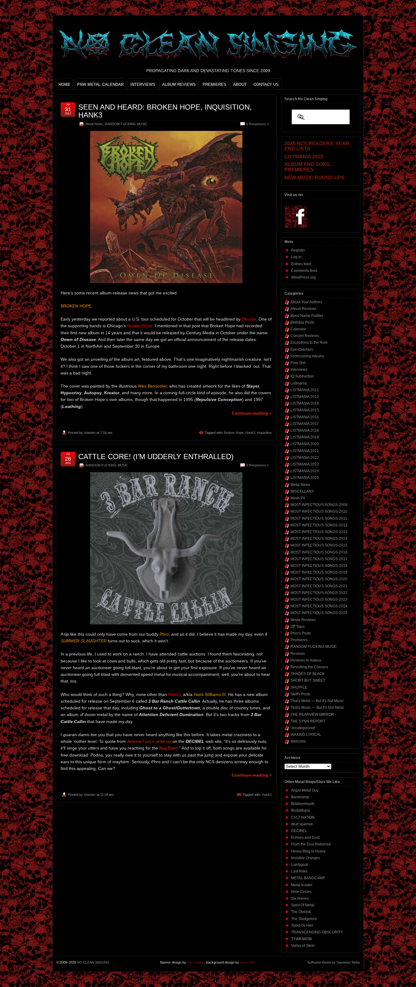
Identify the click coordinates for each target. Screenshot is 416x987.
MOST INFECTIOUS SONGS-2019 (319, 572)
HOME (64, 84)
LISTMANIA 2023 (305, 464)
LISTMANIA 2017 (305, 424)
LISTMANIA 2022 (305, 457)
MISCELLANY (302, 491)
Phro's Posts (301, 633)
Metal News (94, 124)
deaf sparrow (302, 824)
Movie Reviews (303, 620)
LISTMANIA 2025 (305, 478)
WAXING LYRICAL (306, 734)
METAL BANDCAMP (308, 878)
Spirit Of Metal (302, 905)
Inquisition (264, 432)
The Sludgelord (304, 919)
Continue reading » (252, 413)
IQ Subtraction (302, 376)
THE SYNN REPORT (308, 721)
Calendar (298, 329)
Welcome (298, 741)
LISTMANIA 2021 (305, 451)
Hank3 (250, 432)
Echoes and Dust (305, 837)
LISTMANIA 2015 (305, 410)
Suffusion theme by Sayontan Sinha (333, 962)
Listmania (299, 383)
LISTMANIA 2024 (305, 471)
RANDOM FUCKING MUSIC (126, 124)
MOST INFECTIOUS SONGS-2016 (319, 552)
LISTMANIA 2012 (305, 390)
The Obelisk (301, 912)
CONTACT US (266, 84)
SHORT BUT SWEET (308, 680)
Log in (296, 257)
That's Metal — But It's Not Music (317, 701)
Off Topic (298, 626)
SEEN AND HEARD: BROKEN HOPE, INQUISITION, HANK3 (165, 111)
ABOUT (240, 84)
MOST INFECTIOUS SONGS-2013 (319, 532)
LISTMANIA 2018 (305, 430)
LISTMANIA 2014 (305, 403)
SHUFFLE (299, 687)
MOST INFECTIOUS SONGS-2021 (319, 586)
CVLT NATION (303, 817)
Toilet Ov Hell (302, 925)
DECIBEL (299, 831)
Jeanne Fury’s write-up (148, 741)
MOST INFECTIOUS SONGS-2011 (319, 518)
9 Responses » (257, 465)
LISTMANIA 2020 (305, 444)
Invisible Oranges (305, 858)
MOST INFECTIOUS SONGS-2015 (319, 545)
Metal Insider (301, 885)
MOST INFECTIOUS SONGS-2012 (319, 525)
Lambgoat (299, 864)
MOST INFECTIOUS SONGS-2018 (319, 566)
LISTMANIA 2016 (305, 417)
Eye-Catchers (302, 349)
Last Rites (299, 871)
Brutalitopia (300, 810)
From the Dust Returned (311, 844)
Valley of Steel (303, 945)
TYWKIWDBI (301, 939)
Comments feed (304, 271)
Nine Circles (301, 892)
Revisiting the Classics (309, 667)
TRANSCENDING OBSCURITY (317, 932)
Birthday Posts (302, 322)
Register (298, 250)
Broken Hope (234, 432)
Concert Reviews (305, 336)
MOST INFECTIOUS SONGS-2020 (319, 579)
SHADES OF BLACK (308, 674)
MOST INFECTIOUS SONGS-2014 (319, 538)
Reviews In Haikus (306, 660)
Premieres (299, 640)
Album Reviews (303, 309)
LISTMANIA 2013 (305, 397)
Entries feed (301, 264)
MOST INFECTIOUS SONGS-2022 (319, 593)
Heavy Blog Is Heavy (308, 851)
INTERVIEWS (142, 84)
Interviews (299, 369)
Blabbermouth (303, 804)
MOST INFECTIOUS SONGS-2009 (319, 505)
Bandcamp (300, 797)
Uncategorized (303, 728)
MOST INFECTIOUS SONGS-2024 (319, 606)
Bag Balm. (169, 748)
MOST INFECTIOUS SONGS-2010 (319, 511)
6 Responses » (257, 124)
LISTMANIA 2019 (305, 437)
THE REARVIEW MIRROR (312, 714)
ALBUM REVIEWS (179, 84)
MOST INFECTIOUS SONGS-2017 (319, 559)
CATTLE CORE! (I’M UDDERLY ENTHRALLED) (156, 456)
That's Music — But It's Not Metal (317, 707)
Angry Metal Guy (305, 790)
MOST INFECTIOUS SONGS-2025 (319, 613)
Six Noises (300, 898)
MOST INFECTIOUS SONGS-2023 (319, 599)
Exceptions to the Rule (309, 342)
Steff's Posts (300, 694)
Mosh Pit (298, 498)
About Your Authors (306, 302)
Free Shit (298, 363)
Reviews (298, 654)
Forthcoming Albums (307, 356)
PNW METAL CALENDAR (100, 84)
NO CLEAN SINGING (93, 962)
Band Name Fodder (307, 316)
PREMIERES (214, 84)
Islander (90, 432)
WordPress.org (303, 277)
